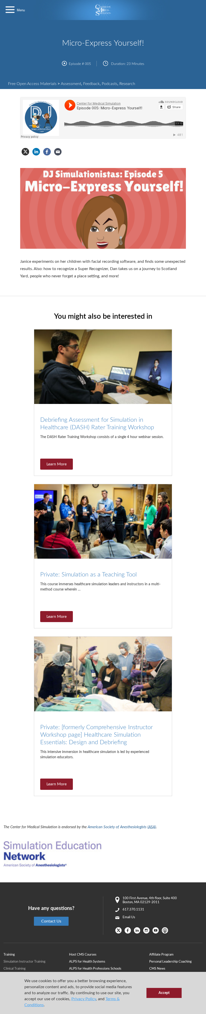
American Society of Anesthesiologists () (122, 827)
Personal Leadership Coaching (170, 961)
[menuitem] (109, 954)
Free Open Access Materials (32, 84)
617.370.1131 (133, 909)
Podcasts (109, 84)
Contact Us (51, 921)
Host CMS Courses (82, 954)
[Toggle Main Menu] (10, 10)
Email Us (129, 917)
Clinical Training (15, 968)
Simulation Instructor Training (24, 961)
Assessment (71, 84)
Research (127, 84)
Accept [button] (164, 993)
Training (9, 954)
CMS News (157, 968)
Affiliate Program (161, 954)
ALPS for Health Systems (87, 961)
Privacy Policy (83, 999)
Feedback (91, 84)
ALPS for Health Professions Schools (95, 968)
